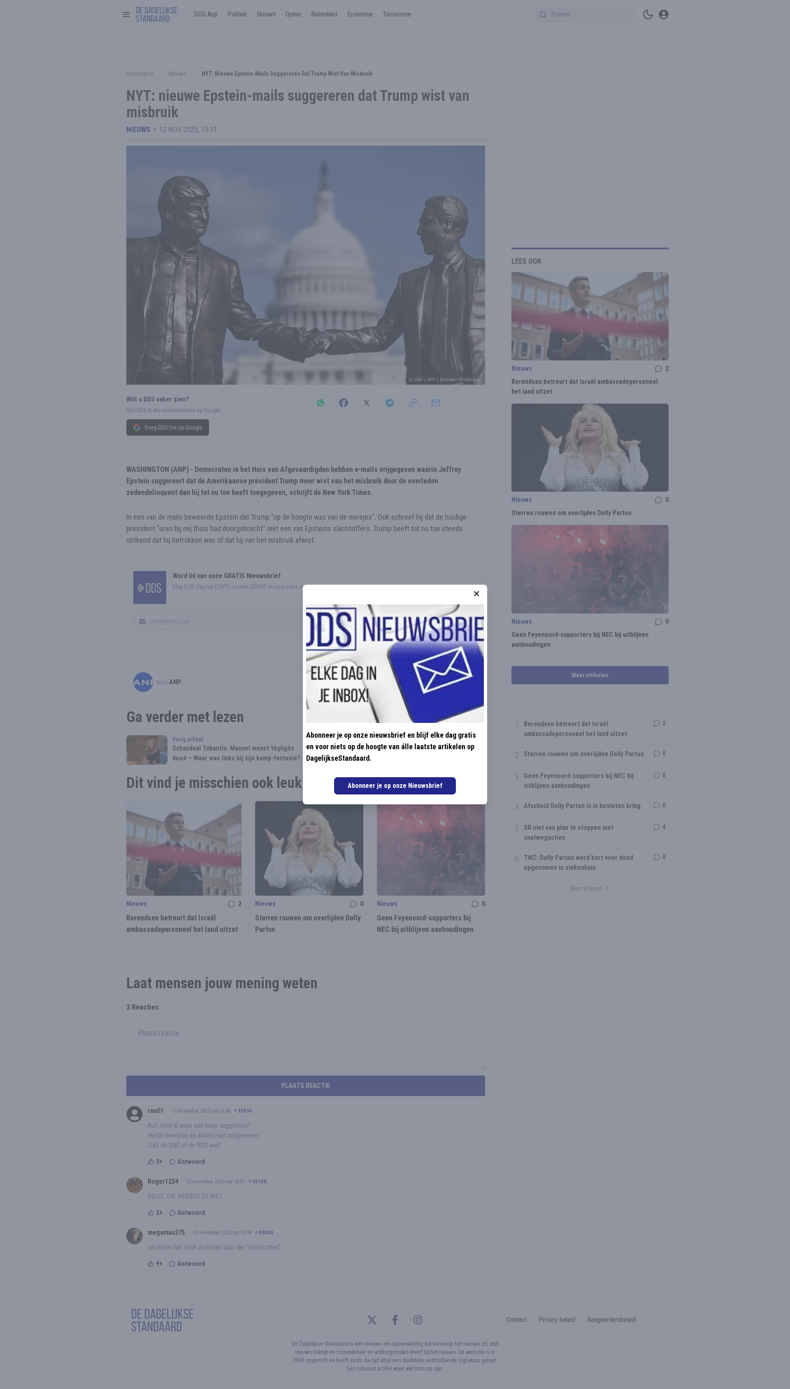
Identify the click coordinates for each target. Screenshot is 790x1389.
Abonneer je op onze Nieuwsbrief (395, 786)
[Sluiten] (476, 594)
